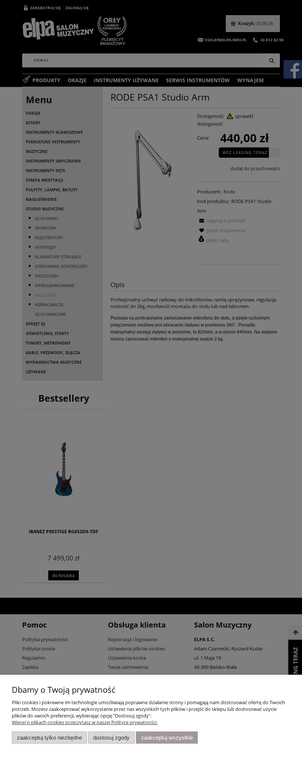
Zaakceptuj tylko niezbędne (49, 737)
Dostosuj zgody (111, 737)
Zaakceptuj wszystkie (167, 737)
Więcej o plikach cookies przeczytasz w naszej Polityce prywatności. (85, 722)
